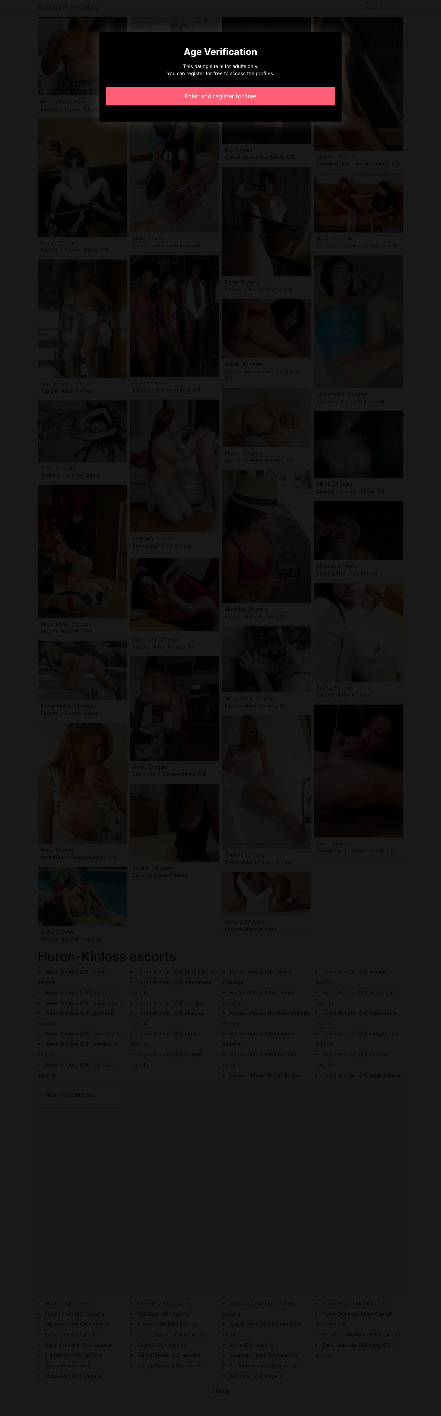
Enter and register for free (220, 96)
